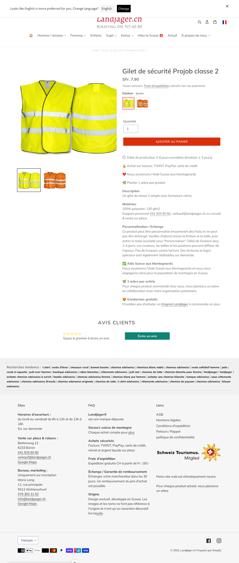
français (27, 540)
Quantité (129, 121)
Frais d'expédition (156, 86)
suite (99, 513)
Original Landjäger (174, 304)
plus (131, 432)
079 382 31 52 (28, 494)
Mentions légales (168, 420)
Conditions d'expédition (173, 426)
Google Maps (27, 462)
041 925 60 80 (160, 213)
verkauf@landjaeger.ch (34, 457)
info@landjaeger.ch (32, 499)
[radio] (128, 103)
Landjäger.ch (188, 550)
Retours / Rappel (168, 431)
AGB (159, 414)
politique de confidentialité (175, 437)
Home (96, 50)
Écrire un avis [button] (147, 336)
